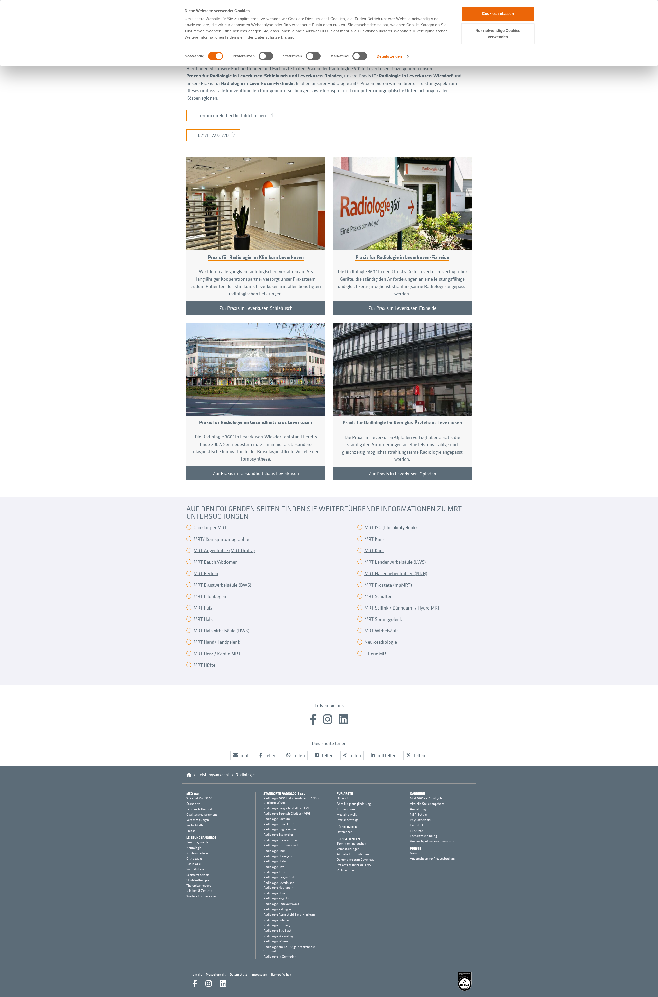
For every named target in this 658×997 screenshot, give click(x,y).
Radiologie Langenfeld (278, 877)
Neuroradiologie (380, 642)
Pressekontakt (216, 974)
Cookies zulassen (498, 13)
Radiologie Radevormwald (281, 904)
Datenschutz (238, 974)
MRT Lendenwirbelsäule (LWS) (395, 562)
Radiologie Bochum (276, 819)
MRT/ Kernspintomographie (221, 539)
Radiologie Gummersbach (281, 845)
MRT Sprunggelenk (383, 619)
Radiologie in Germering (279, 957)
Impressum (259, 974)
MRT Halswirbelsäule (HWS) (222, 631)
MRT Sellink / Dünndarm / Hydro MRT (402, 608)
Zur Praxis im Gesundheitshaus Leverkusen (256, 473)
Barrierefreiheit (281, 974)
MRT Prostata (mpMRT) (388, 585)
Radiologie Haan (274, 851)
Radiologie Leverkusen (278, 882)
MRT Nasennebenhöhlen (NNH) (395, 573)
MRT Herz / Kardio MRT (217, 653)
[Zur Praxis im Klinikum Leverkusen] (255, 203)
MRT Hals (203, 619)
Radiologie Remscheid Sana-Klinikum (289, 915)
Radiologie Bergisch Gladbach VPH (286, 813)
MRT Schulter (377, 596)
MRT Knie (374, 539)
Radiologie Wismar (276, 941)
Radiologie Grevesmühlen (280, 840)
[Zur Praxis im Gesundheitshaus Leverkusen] (255, 369)
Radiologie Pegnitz (276, 898)
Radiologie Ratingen (277, 909)
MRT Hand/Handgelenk (217, 642)
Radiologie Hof (273, 867)
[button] (241, 755)
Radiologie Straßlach (277, 931)
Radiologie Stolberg (276, 925)
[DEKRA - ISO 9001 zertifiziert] (465, 981)
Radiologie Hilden (275, 861)
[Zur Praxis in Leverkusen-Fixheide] (402, 203)
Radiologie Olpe (274, 893)
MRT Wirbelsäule (381, 631)
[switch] (266, 56)
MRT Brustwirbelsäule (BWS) (222, 585)
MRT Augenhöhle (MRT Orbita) (224, 550)
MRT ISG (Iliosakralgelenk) (390, 527)
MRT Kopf (374, 550)
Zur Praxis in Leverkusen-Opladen (402, 474)
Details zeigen (389, 56)
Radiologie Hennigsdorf (279, 856)
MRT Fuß (203, 608)
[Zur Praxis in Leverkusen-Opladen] (402, 369)
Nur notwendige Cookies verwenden (497, 33)
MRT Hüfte (204, 665)
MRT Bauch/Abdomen (216, 562)
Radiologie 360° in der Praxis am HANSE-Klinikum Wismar (291, 800)
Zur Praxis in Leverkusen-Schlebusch (256, 308)
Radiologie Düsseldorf (278, 824)
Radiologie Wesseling (278, 936)
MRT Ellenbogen (210, 596)
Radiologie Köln (274, 872)
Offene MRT (376, 653)
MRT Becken (206, 573)
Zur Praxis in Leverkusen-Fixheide (402, 308)
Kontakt (196, 974)
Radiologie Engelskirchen (280, 829)
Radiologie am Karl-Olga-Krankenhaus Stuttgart (289, 949)
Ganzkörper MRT (210, 527)
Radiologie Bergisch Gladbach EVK (286, 808)
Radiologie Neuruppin (278, 888)
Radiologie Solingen (276, 920)
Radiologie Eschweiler (278, 835)
